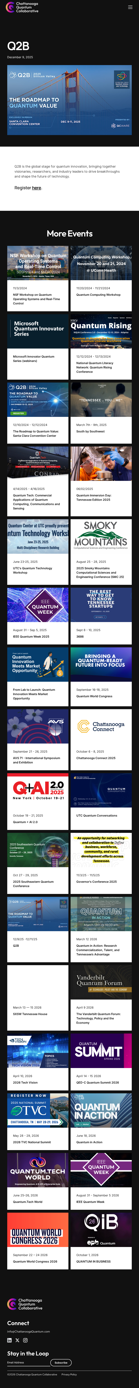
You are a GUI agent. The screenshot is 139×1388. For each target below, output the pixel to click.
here (36, 188)
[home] (22, 7)
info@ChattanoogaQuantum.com (28, 1331)
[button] (129, 7)
